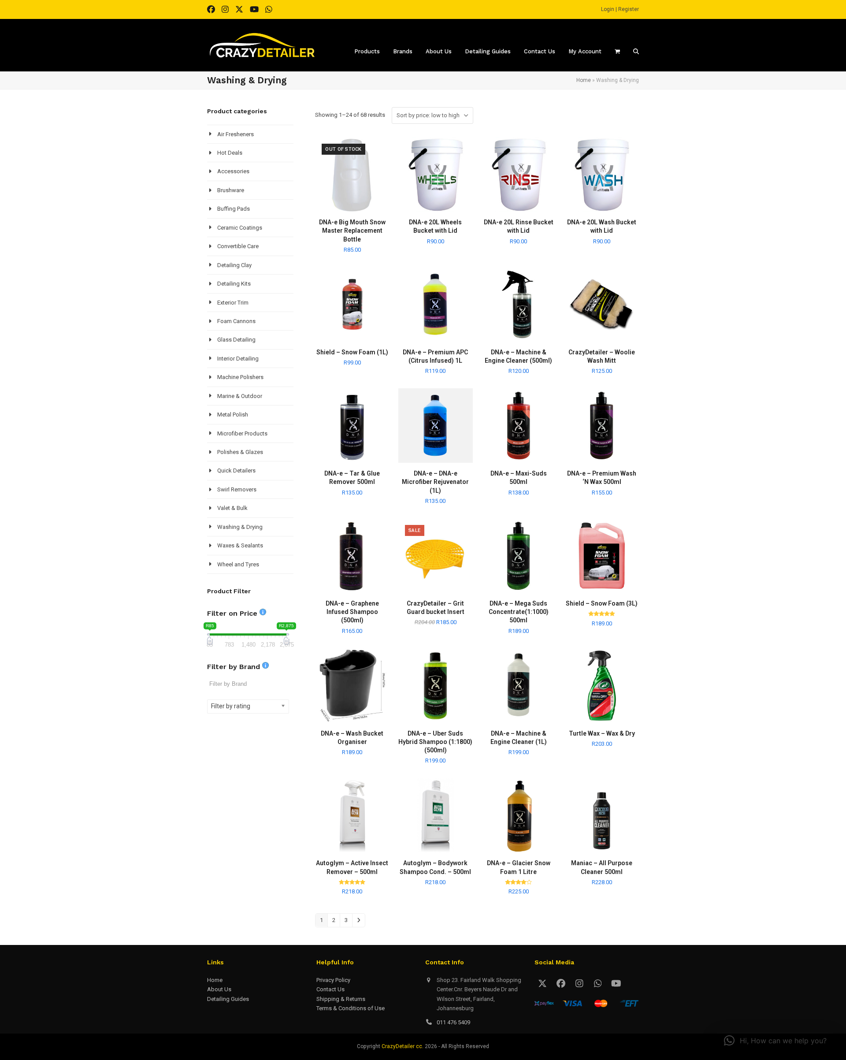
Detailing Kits (234, 283)
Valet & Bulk (232, 508)
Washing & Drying (240, 527)
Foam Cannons (236, 321)
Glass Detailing (236, 339)
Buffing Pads (233, 208)
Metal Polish (232, 414)
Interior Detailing (238, 358)
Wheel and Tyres (238, 564)
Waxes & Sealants (240, 545)
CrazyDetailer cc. (402, 1046)
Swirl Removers (236, 489)
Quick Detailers (236, 470)
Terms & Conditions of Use (350, 1008)
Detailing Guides (228, 999)
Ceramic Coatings (239, 227)
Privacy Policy (333, 980)
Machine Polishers (240, 377)
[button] (775, 1040)
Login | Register (620, 9)
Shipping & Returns (340, 999)
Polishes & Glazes (240, 452)
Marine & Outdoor (239, 396)
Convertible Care (238, 246)
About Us (219, 989)
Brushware (230, 190)
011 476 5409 (453, 1022)
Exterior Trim (233, 302)
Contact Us (330, 989)
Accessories (233, 171)
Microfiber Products (242, 433)
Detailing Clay (234, 265)
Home (583, 80)
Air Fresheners (235, 134)
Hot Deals (229, 152)
